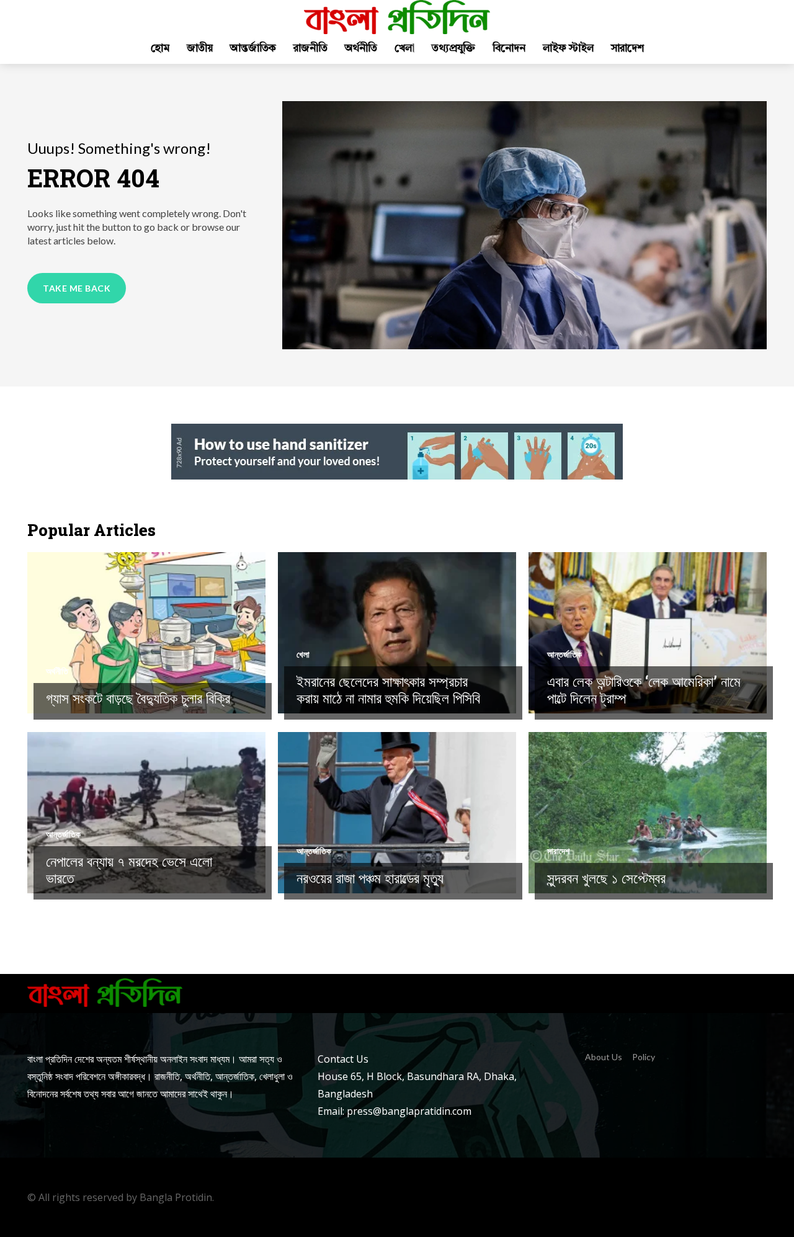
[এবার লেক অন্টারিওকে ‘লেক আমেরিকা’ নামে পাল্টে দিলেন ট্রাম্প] (648, 632)
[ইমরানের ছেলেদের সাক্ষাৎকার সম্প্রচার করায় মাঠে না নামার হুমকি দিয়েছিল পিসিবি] (397, 632)
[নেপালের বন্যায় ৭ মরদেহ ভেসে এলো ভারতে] (146, 812)
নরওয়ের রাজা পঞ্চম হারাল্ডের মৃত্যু (370, 878)
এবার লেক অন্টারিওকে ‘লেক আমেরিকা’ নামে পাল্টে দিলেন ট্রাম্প (644, 690)
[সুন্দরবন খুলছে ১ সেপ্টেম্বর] (648, 812)
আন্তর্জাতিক (564, 654)
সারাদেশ (558, 851)
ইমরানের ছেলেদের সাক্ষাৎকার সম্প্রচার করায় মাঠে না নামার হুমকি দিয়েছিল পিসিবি (388, 690)
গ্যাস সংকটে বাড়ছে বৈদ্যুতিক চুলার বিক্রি (138, 698)
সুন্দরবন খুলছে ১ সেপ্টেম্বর (606, 878)
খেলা (303, 654)
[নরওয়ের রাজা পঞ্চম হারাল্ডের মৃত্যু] (397, 812)
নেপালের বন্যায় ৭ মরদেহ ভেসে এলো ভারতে (129, 870)
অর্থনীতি (57, 671)
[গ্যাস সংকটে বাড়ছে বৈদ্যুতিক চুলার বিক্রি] (146, 632)
